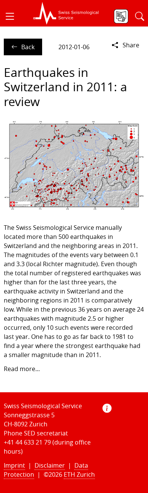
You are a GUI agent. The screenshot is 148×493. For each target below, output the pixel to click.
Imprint (14, 465)
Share (131, 45)
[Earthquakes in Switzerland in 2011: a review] (74, 165)
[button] (13, 16)
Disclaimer (50, 465)
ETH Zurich (79, 474)
